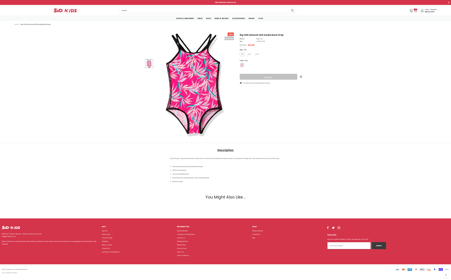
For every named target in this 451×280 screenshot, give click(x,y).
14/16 (257, 54)
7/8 (242, 54)
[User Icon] (422, 10)
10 (244, 83)
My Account (429, 12)
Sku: (241, 41)
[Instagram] (339, 228)
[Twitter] (333, 228)
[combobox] (205, 10)
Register (434, 9)
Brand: (242, 39)
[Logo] (65, 10)
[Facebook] (328, 228)
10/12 (249, 54)
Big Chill (259, 39)
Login (427, 9)
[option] (195, 85)
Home (16, 24)
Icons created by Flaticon (9, 273)
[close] (448, 2)
